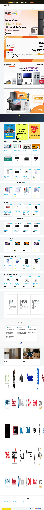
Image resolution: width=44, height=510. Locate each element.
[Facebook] (32, 504)
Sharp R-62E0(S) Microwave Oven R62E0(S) (17, 176)
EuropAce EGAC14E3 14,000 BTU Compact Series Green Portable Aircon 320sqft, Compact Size (26, 212)
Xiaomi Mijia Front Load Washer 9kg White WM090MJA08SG (35, 266)
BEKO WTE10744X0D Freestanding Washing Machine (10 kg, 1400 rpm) (17, 284)
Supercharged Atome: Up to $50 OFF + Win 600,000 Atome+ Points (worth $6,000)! (21, 2)
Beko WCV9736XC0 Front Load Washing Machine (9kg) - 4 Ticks (7, 284)
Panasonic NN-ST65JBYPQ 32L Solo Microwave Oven (26, 230)
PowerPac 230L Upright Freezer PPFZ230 (25, 194)
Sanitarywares (19, 8)
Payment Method (24, 500)
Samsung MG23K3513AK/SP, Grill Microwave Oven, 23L (17, 230)
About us (4, 499)
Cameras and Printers (25, 162)
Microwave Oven (16, 162)
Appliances (7, 8)
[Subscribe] (39, 502)
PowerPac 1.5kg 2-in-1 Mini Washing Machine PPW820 (17, 265)
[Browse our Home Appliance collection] (8, 145)
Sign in (27, 0)
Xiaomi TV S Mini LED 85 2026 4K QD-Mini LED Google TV (17, 247)
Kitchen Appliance (25, 150)
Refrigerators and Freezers (17, 150)
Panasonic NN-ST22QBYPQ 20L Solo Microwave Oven (36, 230)
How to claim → (33, 2)
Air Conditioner (6, 162)
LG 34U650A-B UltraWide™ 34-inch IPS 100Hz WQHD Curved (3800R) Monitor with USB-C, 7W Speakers (7, 212)
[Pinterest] (34, 504)
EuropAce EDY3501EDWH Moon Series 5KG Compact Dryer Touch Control (36, 212)
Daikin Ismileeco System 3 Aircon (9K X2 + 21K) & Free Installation (36, 284)
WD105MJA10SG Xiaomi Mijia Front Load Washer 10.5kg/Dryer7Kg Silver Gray (26, 266)
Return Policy (14, 501)
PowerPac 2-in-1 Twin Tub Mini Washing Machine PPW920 (7, 265)
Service (26, 8)
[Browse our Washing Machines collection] (36, 145)
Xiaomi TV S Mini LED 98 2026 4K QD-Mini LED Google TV (26, 247)
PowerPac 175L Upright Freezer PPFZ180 (7, 194)
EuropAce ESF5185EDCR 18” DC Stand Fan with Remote (17, 211)
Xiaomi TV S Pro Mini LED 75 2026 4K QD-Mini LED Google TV (36, 248)
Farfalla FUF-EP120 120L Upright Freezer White (7, 176)
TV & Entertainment (12, 8)
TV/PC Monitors (34, 162)
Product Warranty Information (16, 500)
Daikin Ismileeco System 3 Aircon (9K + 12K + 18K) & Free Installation (26, 284)
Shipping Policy (24, 501)
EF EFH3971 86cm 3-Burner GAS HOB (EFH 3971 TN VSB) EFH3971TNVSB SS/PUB (26, 176)
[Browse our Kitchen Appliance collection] (27, 145)
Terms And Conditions (6, 501)
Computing (16, 8)
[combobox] (37, 8)
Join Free (25, 0)
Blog (4, 500)
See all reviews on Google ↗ (22, 343)
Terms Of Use (23, 499)
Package (23, 8)
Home (4, 8)
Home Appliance (6, 150)
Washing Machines (35, 150)
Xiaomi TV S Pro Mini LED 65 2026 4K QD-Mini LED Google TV (7, 248)
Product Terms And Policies (16, 499)
